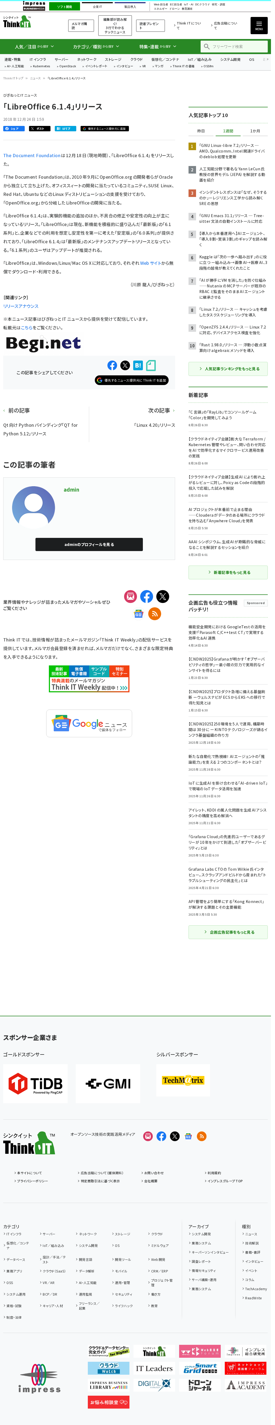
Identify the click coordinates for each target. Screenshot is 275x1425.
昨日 (201, 131)
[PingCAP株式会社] (35, 1083)
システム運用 (16, 1294)
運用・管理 (122, 1282)
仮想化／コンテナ (165, 59)
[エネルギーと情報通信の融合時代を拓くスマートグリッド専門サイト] (200, 1370)
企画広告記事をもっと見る (232, 932)
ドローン (174, 9)
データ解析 (87, 1271)
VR (144, 66)
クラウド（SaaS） (54, 1271)
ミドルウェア (160, 1245)
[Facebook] (146, 596)
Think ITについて (189, 25)
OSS (9, 1282)
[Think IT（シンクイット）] (29, 1150)
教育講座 (187, 9)
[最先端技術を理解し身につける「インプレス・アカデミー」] (245, 1387)
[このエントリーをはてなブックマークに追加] (138, 365)
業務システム (201, 1243)
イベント (251, 1270)
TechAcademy (256, 1288)
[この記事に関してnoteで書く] (151, 365)
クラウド (136, 59)
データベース (15, 1259)
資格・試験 (13, 1305)
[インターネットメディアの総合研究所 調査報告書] (245, 1353)
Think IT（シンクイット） (29, 21)
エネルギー (160, 9)
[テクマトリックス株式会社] (183, 1080)
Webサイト (150, 263)
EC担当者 (176, 4)
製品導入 (130, 6)
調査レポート (201, 1261)
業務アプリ (14, 1271)
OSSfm (209, 66)
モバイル (121, 1271)
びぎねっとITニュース (20, 95)
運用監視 (85, 1294)
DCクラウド (202, 4)
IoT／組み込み (200, 59)
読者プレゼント (149, 25)
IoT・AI (188, 4)
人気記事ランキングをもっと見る (232, 368)
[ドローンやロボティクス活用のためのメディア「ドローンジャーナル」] (200, 1387)
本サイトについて (29, 1172)
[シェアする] (112, 365)
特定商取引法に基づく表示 (100, 1181)
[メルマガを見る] (148, 1136)
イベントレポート (96, 66)
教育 (154, 1305)
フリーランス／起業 (89, 1305)
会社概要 (151, 1181)
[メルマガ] (130, 596)
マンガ (159, 66)
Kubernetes (41, 66)
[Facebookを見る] (161, 1136)
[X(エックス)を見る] (175, 1136)
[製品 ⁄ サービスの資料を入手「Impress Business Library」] (108, 1387)
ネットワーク (86, 59)
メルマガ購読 (79, 25)
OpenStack (67, 66)
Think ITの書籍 (184, 66)
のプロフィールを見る (89, 544)
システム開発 (230, 59)
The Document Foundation (32, 155)
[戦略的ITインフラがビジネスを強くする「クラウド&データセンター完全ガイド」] (108, 1353)
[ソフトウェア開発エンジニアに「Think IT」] (154, 1353)
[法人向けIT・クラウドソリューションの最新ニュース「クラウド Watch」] (108, 1370)
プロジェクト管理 (162, 1282)
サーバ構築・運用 (204, 1279)
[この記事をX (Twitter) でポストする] (125, 365)
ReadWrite (253, 1298)
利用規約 (214, 1172)
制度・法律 (13, 1317)
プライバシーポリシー (32, 1181)
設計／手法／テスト (54, 1259)
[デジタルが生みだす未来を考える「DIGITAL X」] (154, 1387)
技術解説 (252, 1243)
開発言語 (85, 1259)
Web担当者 (161, 4)
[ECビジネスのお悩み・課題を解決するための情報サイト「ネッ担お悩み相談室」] (108, 1404)
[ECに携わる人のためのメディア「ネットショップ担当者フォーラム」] (245, 1370)
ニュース (35, 78)
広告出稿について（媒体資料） (102, 1172)
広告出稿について (225, 25)
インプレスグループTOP (225, 1181)
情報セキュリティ (204, 1270)
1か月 (255, 131)
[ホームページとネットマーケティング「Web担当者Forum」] (200, 1353)
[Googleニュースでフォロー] (188, 1136)
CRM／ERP (159, 1271)
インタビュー (124, 66)
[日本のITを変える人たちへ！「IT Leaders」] (154, 1370)
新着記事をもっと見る (232, 572)
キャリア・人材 (53, 1305)
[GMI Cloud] (108, 1083)
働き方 (156, 1294)
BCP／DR (50, 1294)
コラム (249, 1279)
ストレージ (113, 59)
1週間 (228, 131)
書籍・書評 (252, 1252)
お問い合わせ (154, 1172)
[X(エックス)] (162, 596)
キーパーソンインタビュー (210, 1252)
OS (251, 59)
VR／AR (49, 1282)
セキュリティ (123, 1294)
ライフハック (124, 1305)
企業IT (97, 6)
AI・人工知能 (15, 66)
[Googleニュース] (138, 613)
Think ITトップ (13, 78)
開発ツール (123, 1259)
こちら (26, 327)
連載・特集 (13, 59)
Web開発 (158, 1259)
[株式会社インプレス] (39, 1379)
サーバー (61, 59)
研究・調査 (218, 4)
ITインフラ (38, 59)
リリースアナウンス (20, 306)
